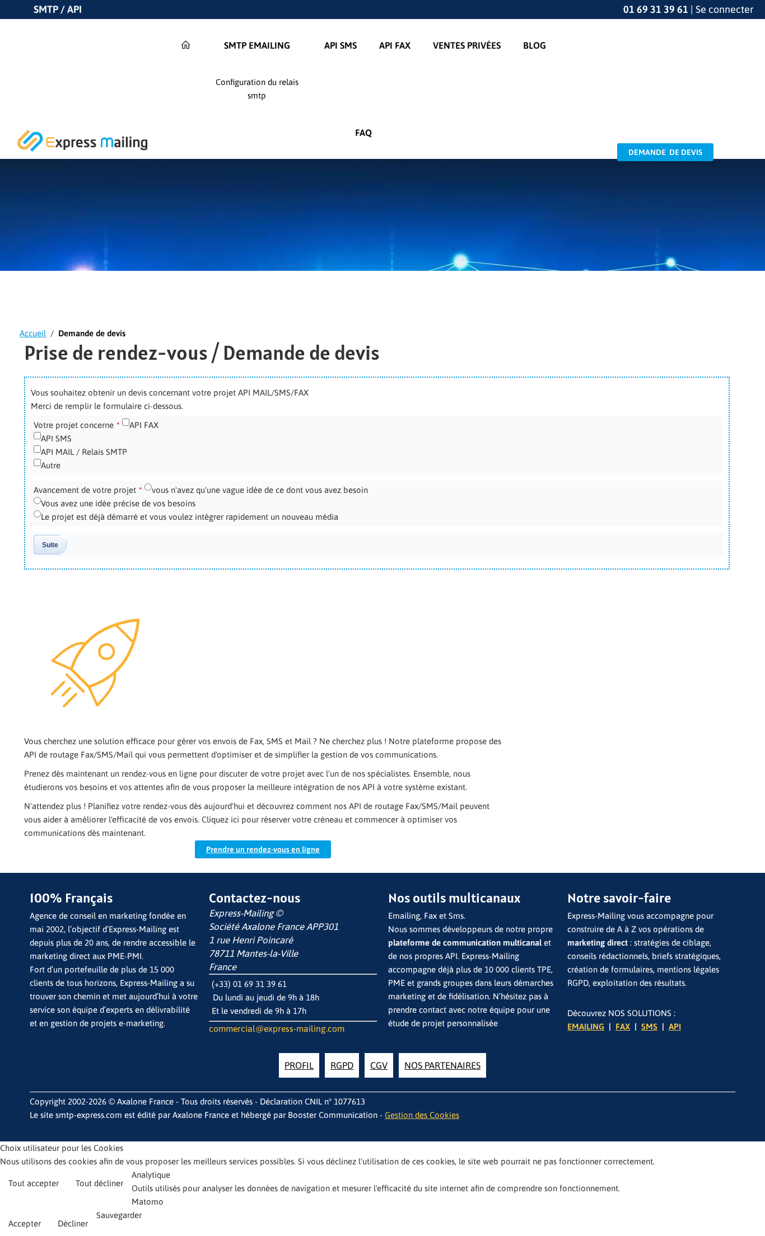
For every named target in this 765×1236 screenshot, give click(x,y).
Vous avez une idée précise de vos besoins (118, 503)
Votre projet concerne (77, 425)
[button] (754, 1222)
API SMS (56, 438)
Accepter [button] (24, 1223)
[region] (382, 243)
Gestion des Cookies (422, 1115)
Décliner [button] (73, 1223)
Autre (50, 465)
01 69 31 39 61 (655, 9)
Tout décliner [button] (99, 1183)
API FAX (143, 425)
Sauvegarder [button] (119, 1215)
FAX (622, 1026)
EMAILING (585, 1026)
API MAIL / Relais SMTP (84, 452)
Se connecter (725, 9)
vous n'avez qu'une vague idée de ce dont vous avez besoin (260, 490)
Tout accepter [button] (33, 1183)
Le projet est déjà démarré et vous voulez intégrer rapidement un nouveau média (189, 516)
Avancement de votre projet (88, 490)
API (675, 1026)
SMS (649, 1026)
